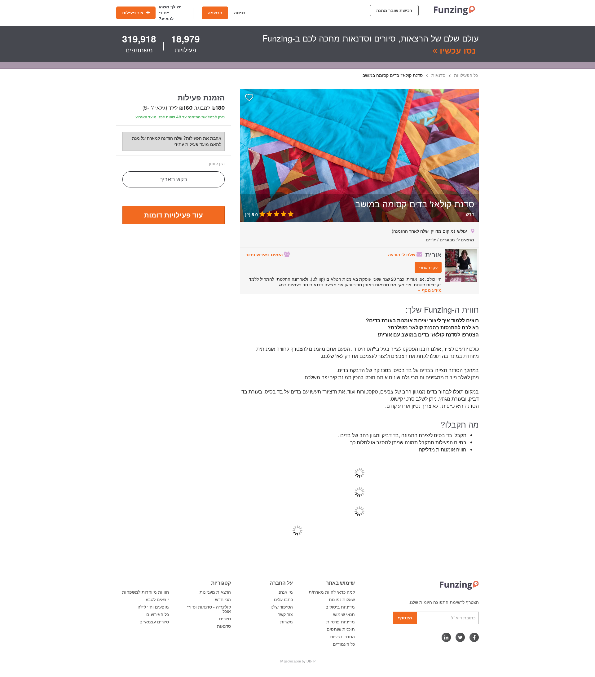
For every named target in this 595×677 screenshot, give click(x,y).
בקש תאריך (173, 179)
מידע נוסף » (430, 290)
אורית (433, 254)
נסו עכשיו (456, 50)
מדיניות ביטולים (340, 606)
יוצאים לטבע (157, 599)
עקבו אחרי (428, 267)
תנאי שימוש (344, 614)
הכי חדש (223, 599)
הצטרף (405, 617)
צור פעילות (133, 12)
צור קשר (285, 614)
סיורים (225, 618)
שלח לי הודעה (402, 254)
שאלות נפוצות (342, 599)
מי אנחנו (285, 592)
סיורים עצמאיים (154, 621)
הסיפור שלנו (282, 606)
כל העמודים (344, 644)
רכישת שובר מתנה (394, 10)
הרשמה (215, 12)
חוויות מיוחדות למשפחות (145, 592)
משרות (286, 621)
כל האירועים (157, 614)
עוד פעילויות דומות (173, 215)
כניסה (239, 12)
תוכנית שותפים (341, 629)
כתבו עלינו (283, 599)
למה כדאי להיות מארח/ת (332, 592)
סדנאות (224, 626)
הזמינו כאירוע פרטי (264, 254)
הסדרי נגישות (342, 636)
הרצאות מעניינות (215, 592)
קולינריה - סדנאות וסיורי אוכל (209, 609)
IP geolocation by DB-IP (297, 661)
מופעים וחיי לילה (153, 606)
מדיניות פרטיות (340, 621)
